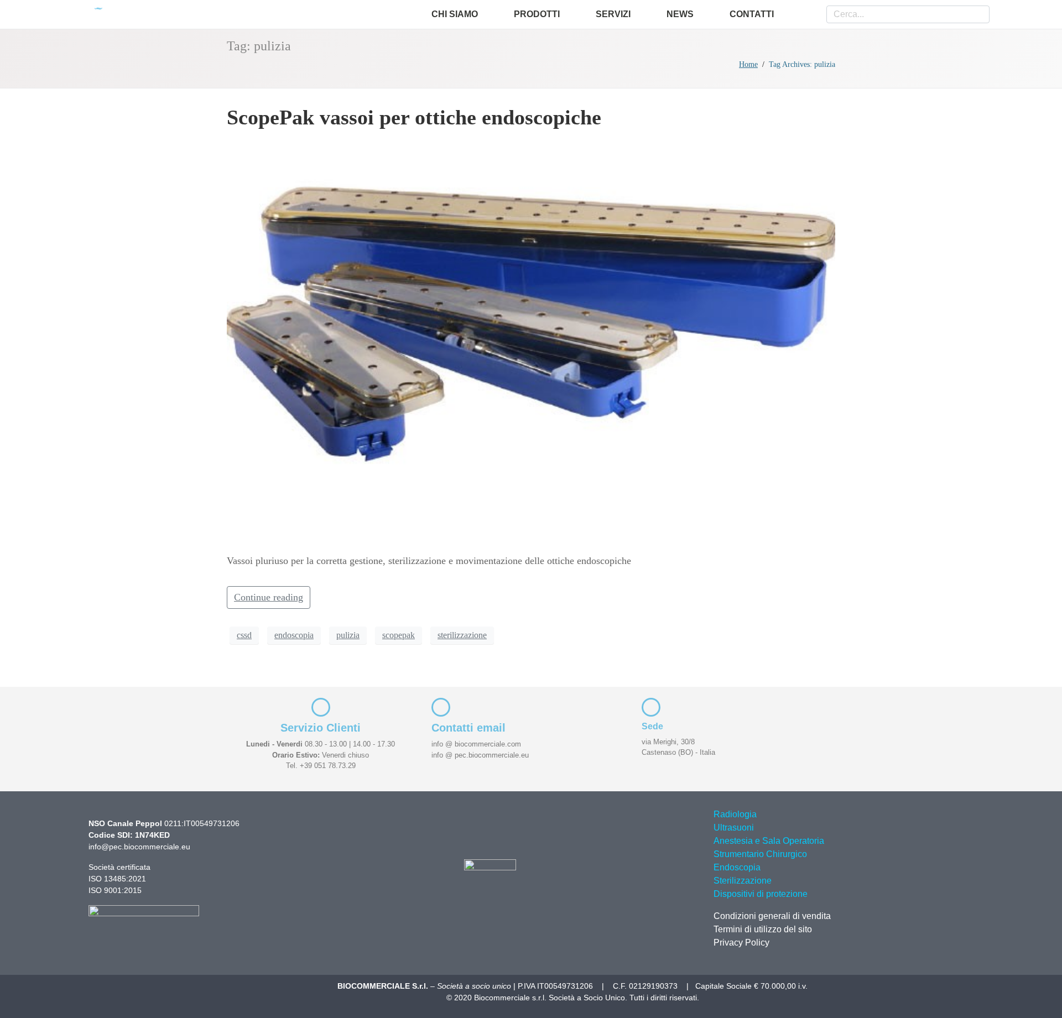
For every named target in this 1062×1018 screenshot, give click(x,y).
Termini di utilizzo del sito (763, 929)
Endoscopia (737, 867)
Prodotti (537, 14)
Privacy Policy (741, 942)
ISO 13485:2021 (117, 878)
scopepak (398, 635)
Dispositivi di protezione (761, 894)
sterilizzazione (462, 635)
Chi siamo (454, 14)
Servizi (613, 14)
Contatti (752, 14)
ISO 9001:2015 (115, 890)
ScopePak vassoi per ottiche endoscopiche (414, 117)
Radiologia (735, 814)
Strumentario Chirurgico (760, 854)
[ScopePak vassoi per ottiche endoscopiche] (531, 340)
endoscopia (294, 635)
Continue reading (268, 597)
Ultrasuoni (734, 827)
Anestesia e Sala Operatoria (769, 840)
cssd (244, 635)
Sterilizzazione (743, 880)
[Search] (982, 14)
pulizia (348, 635)
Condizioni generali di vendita (772, 916)
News (680, 14)
